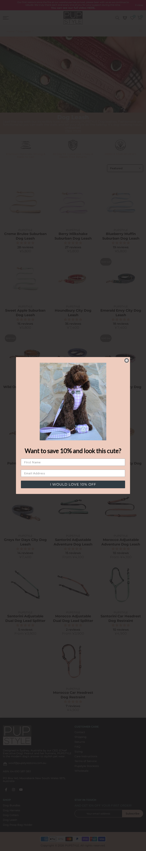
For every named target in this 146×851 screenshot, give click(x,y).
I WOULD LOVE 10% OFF (73, 484)
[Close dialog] (127, 360)
